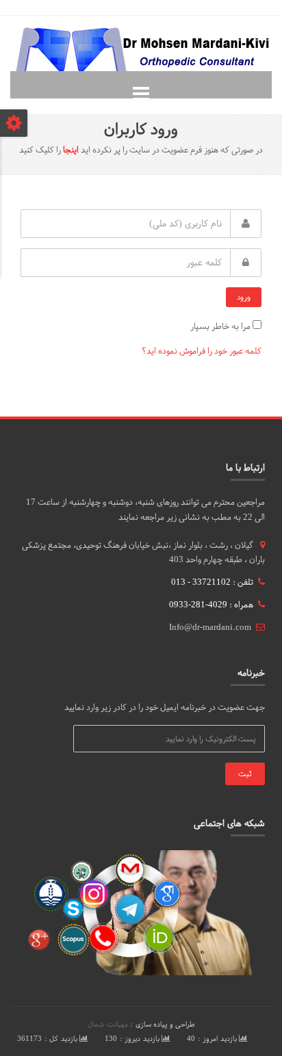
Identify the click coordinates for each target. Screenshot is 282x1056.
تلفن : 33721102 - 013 (212, 582)
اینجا (71, 150)
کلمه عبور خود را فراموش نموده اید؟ (201, 351)
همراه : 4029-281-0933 (211, 604)
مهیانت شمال (108, 1024)
